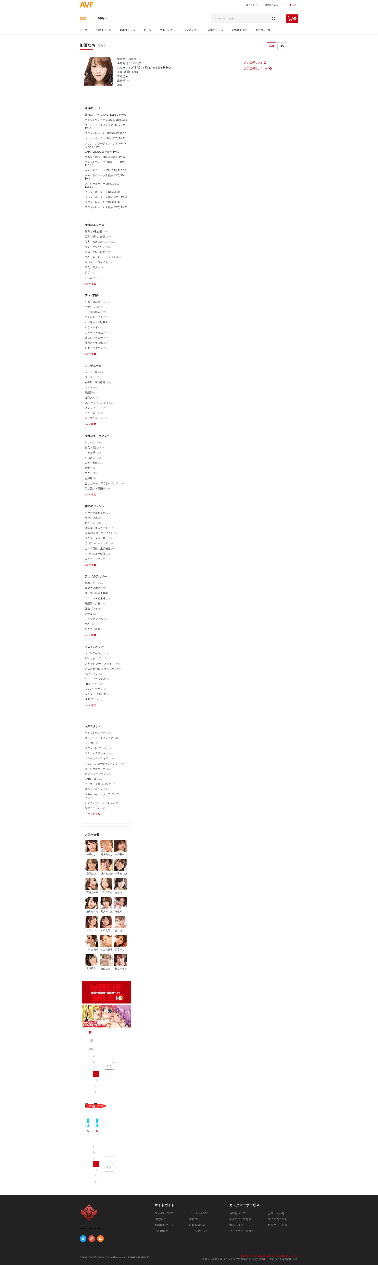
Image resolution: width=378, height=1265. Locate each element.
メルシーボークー (98, 768)
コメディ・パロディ (98, 558)
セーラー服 (94, 372)
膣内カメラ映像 (96, 342)
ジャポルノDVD (164, 1213)
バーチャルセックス (98, 512)
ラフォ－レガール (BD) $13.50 (102, 202)
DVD (83, 18)
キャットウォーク (98, 733)
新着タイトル (127, 30)
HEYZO (92, 743)
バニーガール (94, 413)
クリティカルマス (97, 679)
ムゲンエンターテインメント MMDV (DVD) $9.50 (105, 145)
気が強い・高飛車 (97, 488)
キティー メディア (97, 694)
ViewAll (89, 283)
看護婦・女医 (95, 603)
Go (109, 1066)
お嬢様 (90, 478)
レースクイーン (96, 418)
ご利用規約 (161, 1231)
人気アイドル (215, 30)
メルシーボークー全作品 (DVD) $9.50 (106, 197)
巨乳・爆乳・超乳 (98, 236)
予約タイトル (103, 30)
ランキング (190, 30)
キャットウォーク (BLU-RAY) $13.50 (105, 170)
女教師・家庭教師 (98, 382)
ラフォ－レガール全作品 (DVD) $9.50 (106, 207)
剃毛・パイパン (96, 348)
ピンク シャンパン (97, 773)
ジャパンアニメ (95, 689)
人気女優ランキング (256, 68)
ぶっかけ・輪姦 (96, 332)
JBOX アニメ (94, 684)
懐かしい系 (93, 517)
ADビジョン (93, 673)
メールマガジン (198, 1231)
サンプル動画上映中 (98, 593)
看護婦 (91, 392)
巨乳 (89, 624)
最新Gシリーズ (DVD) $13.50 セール (105, 114)
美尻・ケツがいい (98, 247)
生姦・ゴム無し (97, 301)
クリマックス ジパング (100, 784)
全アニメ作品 (95, 588)
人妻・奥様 (94, 463)
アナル (90, 613)
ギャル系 (93, 452)
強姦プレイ (93, 608)
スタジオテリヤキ (98, 753)
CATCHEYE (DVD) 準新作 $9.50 (102, 151)
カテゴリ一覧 (263, 30)
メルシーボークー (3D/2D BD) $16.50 (102, 185)
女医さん (91, 397)
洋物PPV (194, 1219)
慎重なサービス (277, 1225)
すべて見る (91, 813)
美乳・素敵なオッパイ (101, 241)
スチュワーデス (95, 408)
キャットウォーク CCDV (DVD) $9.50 (106, 119)
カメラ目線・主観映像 (100, 548)
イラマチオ (94, 327)
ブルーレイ (166, 30)
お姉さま (93, 457)
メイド (91, 387)
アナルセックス (96, 317)
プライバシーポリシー (243, 1231)
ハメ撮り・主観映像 (98, 322)
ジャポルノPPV (198, 1213)
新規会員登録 (197, 1225)
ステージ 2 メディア (99, 758)
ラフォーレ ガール (98, 748)
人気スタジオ (239, 30)
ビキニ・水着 (94, 629)
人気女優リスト (254, 62)
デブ (89, 272)
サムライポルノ (96, 789)
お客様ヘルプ (272, 4)
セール (147, 30)
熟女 (90, 468)
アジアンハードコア (99, 543)
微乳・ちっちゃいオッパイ (103, 257)
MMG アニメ (93, 699)
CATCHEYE (93, 779)
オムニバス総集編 (97, 598)
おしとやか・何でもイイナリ (104, 483)
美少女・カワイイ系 (99, 262)
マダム (91, 473)
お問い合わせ (276, 1213)
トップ (83, 30)
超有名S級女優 (96, 231)
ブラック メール (96, 618)
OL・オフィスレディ (99, 402)
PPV (101, 18)
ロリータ (93, 442)
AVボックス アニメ (97, 658)
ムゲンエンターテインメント (104, 763)
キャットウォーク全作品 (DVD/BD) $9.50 (105, 177)
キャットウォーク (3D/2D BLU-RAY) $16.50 (105, 163)
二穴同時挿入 (95, 312)
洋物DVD (160, 1219)
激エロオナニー (96, 337)
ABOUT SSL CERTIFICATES (90, 1228)
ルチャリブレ (95, 807)
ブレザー (92, 377)
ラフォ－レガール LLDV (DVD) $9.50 (105, 133)
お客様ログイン (164, 1225)
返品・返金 (236, 1225)
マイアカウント (277, 1219)
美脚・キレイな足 (98, 252)
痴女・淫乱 (95, 447)
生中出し (93, 307)
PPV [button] (282, 46)
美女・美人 (95, 267)
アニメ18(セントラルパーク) (103, 668)
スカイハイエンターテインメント (103, 796)
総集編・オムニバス (99, 528)
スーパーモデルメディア (102, 738)
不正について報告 (240, 1219)
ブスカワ (92, 277)
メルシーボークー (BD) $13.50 (102, 192)
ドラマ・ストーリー (99, 538)
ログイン (251, 4)
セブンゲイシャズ (97, 653)
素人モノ (93, 523)
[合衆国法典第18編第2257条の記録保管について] (269, 1255)
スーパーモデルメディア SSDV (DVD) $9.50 (106, 126)
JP (294, 4)
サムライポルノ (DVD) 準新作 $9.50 (105, 157)
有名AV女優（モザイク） (101, 533)
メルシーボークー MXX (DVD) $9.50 (105, 138)
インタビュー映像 (97, 553)
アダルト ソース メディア (102, 663)
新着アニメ (94, 583)
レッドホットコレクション (103, 802)
